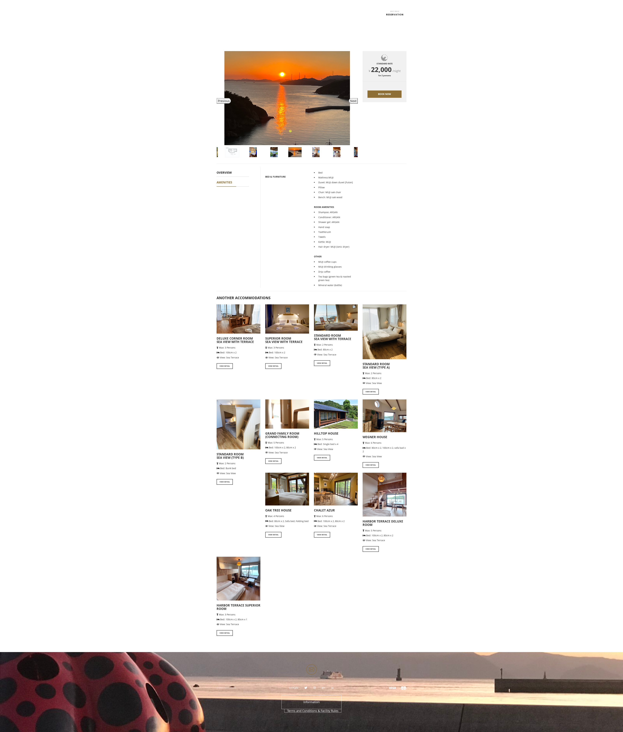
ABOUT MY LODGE (347, 14)
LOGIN (394, 3)
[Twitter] (306, 688)
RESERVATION (394, 13)
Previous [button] (224, 101)
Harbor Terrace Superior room (238, 607)
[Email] (311, 669)
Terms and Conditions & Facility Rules (312, 710)
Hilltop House (326, 433)
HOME (273, 14)
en (401, 3)
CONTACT (372, 14)
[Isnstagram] (315, 688)
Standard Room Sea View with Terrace (332, 337)
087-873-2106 (258, 3)
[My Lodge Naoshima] (227, 11)
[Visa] (392, 687)
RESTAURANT (319, 14)
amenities (224, 182)
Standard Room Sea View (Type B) (230, 456)
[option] (287, 98)
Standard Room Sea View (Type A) (376, 366)
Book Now (384, 94)
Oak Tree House (278, 510)
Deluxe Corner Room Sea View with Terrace (235, 340)
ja (332, 688)
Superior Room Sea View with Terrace (284, 340)
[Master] (403, 687)
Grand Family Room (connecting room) (282, 435)
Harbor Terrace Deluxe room (383, 523)
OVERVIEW (224, 172)
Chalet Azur (324, 510)
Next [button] (353, 101)
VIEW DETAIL (225, 366)
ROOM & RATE (294, 14)
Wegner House (375, 437)
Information (311, 702)
